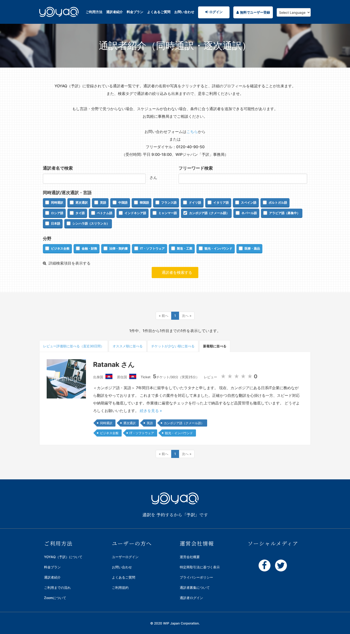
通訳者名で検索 (58, 168)
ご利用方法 (94, 12)
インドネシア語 (135, 213)
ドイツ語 (195, 202)
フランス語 (169, 202)
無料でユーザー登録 (255, 12)
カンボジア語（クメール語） (209, 213)
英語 (103, 202)
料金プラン (135, 12)
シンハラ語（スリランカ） (91, 223)
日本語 (55, 223)
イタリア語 (221, 202)
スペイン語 (248, 202)
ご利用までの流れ (57, 587)
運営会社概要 (190, 557)
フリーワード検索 (196, 168)
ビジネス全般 (60, 248)
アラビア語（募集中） (284, 213)
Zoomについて (55, 598)
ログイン (216, 12)
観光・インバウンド (218, 248)
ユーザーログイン (125, 557)
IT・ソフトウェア (152, 248)
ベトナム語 (104, 213)
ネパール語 (249, 213)
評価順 (73, 346)
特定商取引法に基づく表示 (200, 567)
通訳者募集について (195, 587)
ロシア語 (57, 213)
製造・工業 (184, 248)
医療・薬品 (252, 248)
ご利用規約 (120, 587)
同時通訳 (57, 202)
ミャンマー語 (167, 213)
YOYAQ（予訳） (59, 17)
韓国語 (144, 202)
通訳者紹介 (114, 12)
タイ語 (80, 213)
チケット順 (173, 346)
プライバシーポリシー (196, 577)
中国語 (123, 202)
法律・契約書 (118, 248)
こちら (192, 131)
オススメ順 (128, 346)
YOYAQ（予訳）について (63, 557)
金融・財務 (89, 248)
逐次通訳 (81, 202)
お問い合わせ (184, 12)
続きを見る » (151, 410)
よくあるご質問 (158, 12)
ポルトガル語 (278, 202)
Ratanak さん (114, 364)
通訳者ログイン (191, 598)
